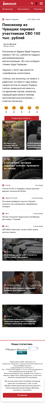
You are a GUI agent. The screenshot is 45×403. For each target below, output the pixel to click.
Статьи (7, 185)
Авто (8, 159)
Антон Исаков (9, 44)
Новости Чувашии (12, 19)
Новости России (11, 198)
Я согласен (22, 395)
